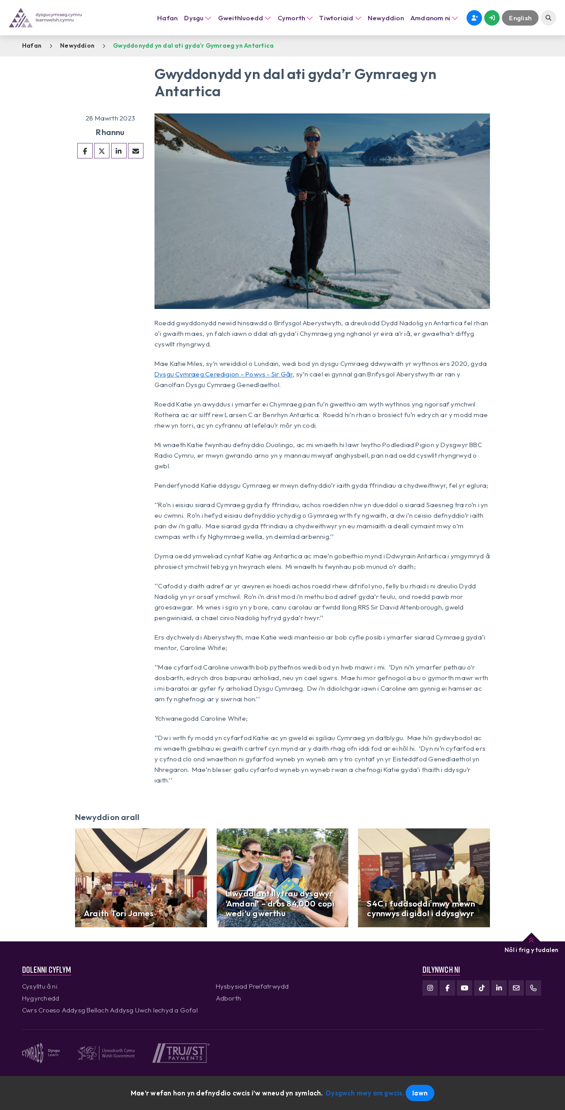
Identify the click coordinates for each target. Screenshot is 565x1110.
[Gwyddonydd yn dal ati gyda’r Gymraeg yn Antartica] (135, 150)
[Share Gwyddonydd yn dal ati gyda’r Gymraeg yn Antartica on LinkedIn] (119, 150)
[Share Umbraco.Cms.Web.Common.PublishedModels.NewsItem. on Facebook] (85, 150)
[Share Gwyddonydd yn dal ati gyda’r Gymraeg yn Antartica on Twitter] (101, 150)
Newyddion (77, 45)
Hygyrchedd (40, 998)
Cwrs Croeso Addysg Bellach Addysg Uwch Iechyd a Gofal (110, 1010)
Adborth (228, 998)
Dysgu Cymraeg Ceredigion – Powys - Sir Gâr (223, 374)
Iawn (420, 1093)
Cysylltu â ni (39, 986)
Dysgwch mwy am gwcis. (365, 1093)
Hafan (167, 18)
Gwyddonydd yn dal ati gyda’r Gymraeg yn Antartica (193, 45)
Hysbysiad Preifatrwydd (252, 986)
